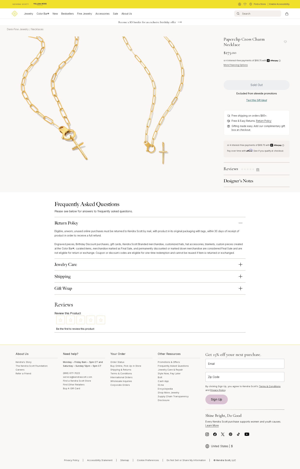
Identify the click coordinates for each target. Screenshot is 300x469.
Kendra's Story (23, 362)
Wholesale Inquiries (121, 381)
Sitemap (124, 460)
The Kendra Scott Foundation (32, 365)
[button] (61, 320)
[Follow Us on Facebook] (215, 435)
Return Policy (263, 120)
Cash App (163, 381)
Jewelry (28, 13)
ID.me (161, 384)
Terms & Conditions (121, 373)
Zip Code (213, 377)
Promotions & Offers (169, 362)
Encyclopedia (165, 388)
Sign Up (216, 399)
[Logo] (14, 13)
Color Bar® (43, 13)
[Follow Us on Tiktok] (238, 435)
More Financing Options (236, 65)
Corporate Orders (120, 384)
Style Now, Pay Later (169, 373)
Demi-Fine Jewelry (18, 29)
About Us (127, 13)
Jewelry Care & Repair (170, 369)
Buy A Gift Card (71, 388)
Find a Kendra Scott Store (77, 380)
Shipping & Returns (120, 369)
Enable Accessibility (279, 4)
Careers (20, 369)
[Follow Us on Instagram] (207, 435)
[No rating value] (248, 169)
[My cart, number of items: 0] (287, 13)
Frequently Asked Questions (173, 365)
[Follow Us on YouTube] (246, 435)
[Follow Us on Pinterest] (230, 435)
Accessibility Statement (100, 460)
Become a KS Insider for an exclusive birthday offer (147, 22)
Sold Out (257, 85)
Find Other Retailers (74, 384)
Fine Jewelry (84, 13)
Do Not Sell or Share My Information (186, 460)
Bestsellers (67, 13)
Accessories (102, 13)
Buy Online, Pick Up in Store (125, 365)
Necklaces (37, 29)
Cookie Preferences (148, 460)
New (55, 13)
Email (211, 363)
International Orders (121, 377)
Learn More (212, 425)
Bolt (160, 377)
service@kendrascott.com (77, 377)
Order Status (117, 362)
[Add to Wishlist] (285, 41)
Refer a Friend (23, 373)
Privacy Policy (217, 390)
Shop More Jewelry (168, 392)
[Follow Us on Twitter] (222, 435)
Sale (115, 13)
